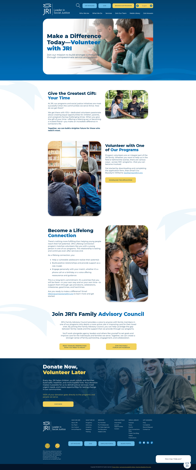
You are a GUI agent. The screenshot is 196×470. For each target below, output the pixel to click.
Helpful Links (102, 431)
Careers (116, 429)
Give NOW (58, 404)
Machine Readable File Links (143, 467)
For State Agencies (104, 427)
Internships (117, 422)
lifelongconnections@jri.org (60, 294)
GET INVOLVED (89, 5)
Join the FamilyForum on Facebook (121, 346)
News (130, 425)
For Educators (102, 429)
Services (109, 13)
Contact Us (146, 429)
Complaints (146, 425)
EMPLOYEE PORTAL (107, 443)
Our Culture (75, 427)
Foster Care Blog (134, 433)
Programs (89, 422)
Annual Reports (76, 429)
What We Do (97, 13)
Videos (131, 435)
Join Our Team (120, 13)
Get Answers (148, 13)
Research (88, 429)
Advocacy (89, 425)
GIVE (104, 5)
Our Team (74, 425)
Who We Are (84, 13)
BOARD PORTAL (126, 443)
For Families (102, 422)
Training (88, 431)
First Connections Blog (134, 430)
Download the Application (120, 180)
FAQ (144, 422)
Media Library (135, 13)
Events (131, 427)
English (144, 6)
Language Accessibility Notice (127, 467)
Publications (132, 438)
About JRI (74, 422)
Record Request (148, 427)
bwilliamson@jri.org (133, 173)
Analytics (88, 427)
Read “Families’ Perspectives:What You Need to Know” (75, 346)
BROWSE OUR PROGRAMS (123, 5)
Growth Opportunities (118, 425)
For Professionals (103, 425)
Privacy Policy (115, 467)
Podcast (131, 422)
